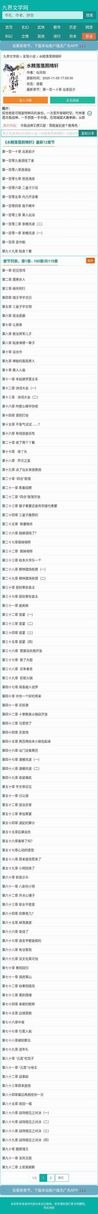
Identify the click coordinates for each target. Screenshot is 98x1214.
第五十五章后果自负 (16, 831)
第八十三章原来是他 (16, 1085)
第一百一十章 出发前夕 (59, 89)
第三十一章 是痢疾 (15, 605)
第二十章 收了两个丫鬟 (18, 442)
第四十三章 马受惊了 (17, 723)
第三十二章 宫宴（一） (18, 614)
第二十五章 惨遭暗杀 (17, 524)
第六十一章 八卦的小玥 (18, 886)
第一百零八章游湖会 (16, 169)
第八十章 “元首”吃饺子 (18, 1058)
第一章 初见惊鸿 (13, 270)
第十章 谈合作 (12, 351)
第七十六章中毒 (13, 1022)
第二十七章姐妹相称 (16, 542)
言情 (25, 36)
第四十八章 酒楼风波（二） (21, 768)
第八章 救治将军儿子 (17, 333)
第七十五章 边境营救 (17, 1013)
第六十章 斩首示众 (15, 877)
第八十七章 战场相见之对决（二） (26, 1121)
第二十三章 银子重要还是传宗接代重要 (29, 505)
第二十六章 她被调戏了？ (20, 533)
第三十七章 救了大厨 (17, 659)
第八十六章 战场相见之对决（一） (26, 1112)
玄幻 (25, 27)
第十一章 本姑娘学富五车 (20, 379)
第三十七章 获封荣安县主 (20, 596)
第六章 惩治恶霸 (13, 315)
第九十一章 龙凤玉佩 (17, 1158)
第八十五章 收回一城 (17, 1103)
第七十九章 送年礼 (15, 1049)
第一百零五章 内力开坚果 (20, 196)
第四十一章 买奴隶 (15, 705)
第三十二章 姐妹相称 (17, 551)
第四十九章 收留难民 (17, 777)
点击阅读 (72, 100)
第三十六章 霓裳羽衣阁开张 (22, 650)
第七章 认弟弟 (12, 324)
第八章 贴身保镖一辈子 (18, 342)
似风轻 (41, 72)
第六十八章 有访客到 (17, 949)
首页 (9, 27)
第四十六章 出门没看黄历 (20, 750)
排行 (57, 36)
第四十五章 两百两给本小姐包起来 (26, 741)
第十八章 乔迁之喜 (16, 460)
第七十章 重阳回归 (15, 967)
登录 (89, 36)
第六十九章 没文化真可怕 (20, 958)
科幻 (9, 36)
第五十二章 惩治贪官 (17, 804)
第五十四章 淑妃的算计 (18, 822)
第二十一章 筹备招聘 (17, 487)
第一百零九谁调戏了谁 (18, 160)
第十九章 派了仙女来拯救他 (21, 469)
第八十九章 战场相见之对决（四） (26, 1139)
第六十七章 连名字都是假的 (21, 940)
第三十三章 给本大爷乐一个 (21, 560)
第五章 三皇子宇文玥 (17, 306)
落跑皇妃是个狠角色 (63, 125)
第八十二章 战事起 (15, 1076)
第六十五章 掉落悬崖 (17, 922)
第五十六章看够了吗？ (18, 841)
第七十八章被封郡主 (16, 1040)
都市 (57, 27)
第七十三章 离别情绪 (17, 995)
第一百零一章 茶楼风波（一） (23, 233)
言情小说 (29, 56)
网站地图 (49, 1207)
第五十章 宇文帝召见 (17, 786)
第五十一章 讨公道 (15, 795)
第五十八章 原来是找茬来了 (21, 859)
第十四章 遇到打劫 (15, 415)
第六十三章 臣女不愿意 (18, 904)
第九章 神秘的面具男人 (18, 360)
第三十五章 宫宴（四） (18, 641)
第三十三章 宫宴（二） (18, 623)
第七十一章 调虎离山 (17, 976)
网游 (89, 27)
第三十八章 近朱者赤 (17, 668)
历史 (73, 27)
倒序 (90, 260)
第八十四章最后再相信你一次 (23, 1094)
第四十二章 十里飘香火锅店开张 (25, 714)
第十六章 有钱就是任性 (18, 433)
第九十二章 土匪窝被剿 (18, 1167)
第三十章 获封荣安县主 (18, 587)
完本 (73, 36)
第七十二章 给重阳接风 (18, 985)
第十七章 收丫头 (14, 451)
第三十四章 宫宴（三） (18, 632)
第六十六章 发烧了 (15, 931)
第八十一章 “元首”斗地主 (19, 1067)
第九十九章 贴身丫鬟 (17, 251)
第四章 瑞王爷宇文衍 (17, 297)
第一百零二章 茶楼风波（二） (23, 223)
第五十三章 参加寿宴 (17, 813)
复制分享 (87, 133)
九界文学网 (15, 7)
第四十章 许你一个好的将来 (21, 696)
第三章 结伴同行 (13, 288)
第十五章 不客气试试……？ (21, 424)
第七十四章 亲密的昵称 (18, 1004)
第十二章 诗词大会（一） (20, 388)
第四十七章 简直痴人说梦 (20, 687)
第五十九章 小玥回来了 (18, 868)
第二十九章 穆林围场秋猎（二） (25, 578)
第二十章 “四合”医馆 (16, 478)
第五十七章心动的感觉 (18, 850)
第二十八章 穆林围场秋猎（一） (25, 569)
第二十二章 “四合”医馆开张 (21, 496)
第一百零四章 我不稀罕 (18, 205)
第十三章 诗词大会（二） (21, 397)
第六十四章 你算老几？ (18, 913)
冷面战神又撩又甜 (33, 125)
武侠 (41, 27)
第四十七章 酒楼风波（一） (21, 759)
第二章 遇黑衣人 (13, 279)
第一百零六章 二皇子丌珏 (20, 187)
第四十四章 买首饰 (15, 732)
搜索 (89, 15)
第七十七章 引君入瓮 (17, 1031)
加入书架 (25, 100)
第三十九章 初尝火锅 (17, 678)
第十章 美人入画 (13, 370)
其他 (41, 36)
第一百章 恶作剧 (13, 242)
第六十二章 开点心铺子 (18, 895)
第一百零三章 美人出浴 (18, 214)
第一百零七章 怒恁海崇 (18, 178)
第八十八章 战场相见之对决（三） (26, 1130)
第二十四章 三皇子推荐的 (20, 514)
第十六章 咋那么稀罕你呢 (20, 406)
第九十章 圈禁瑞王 (15, 1149)
